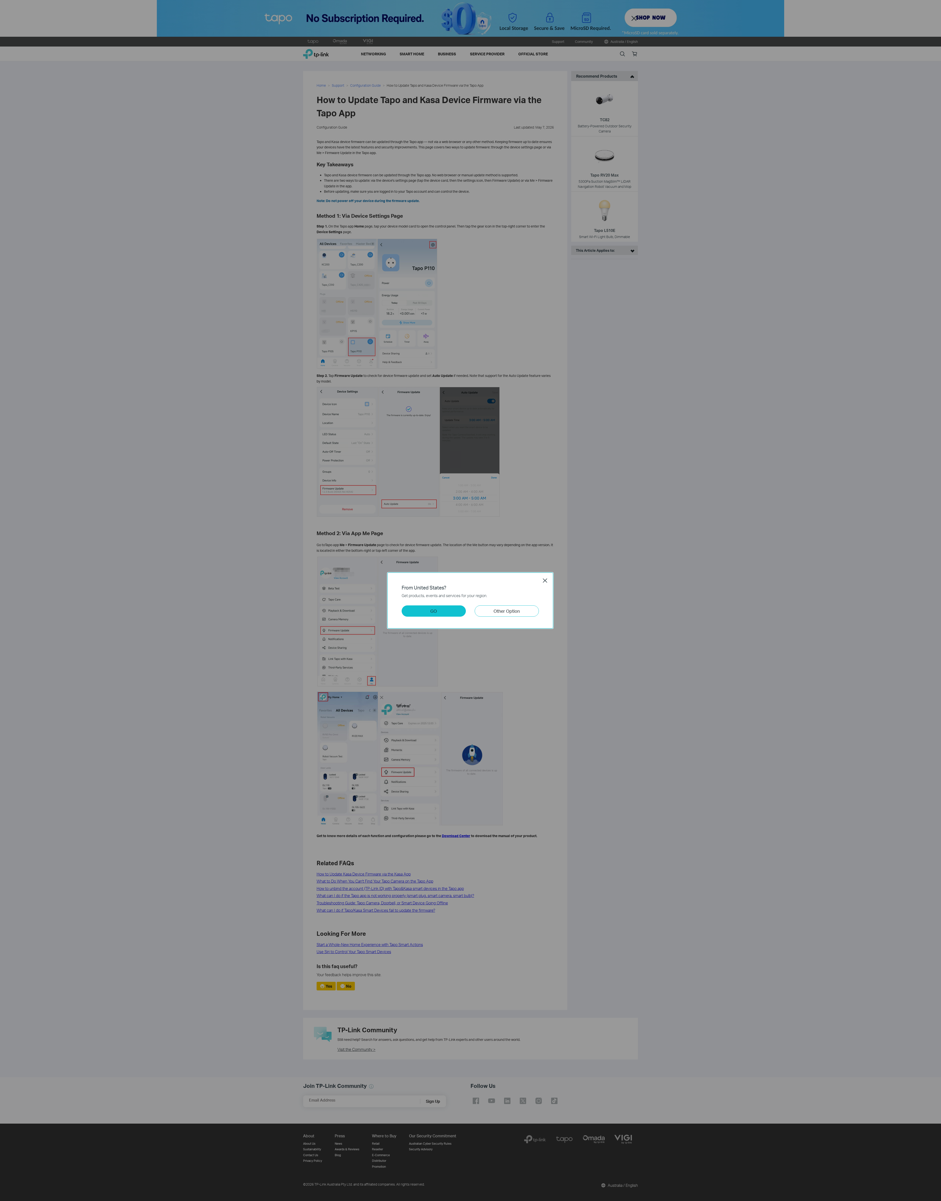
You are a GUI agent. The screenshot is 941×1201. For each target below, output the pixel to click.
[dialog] (470, 600)
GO (433, 611)
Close (545, 580)
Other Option (507, 611)
